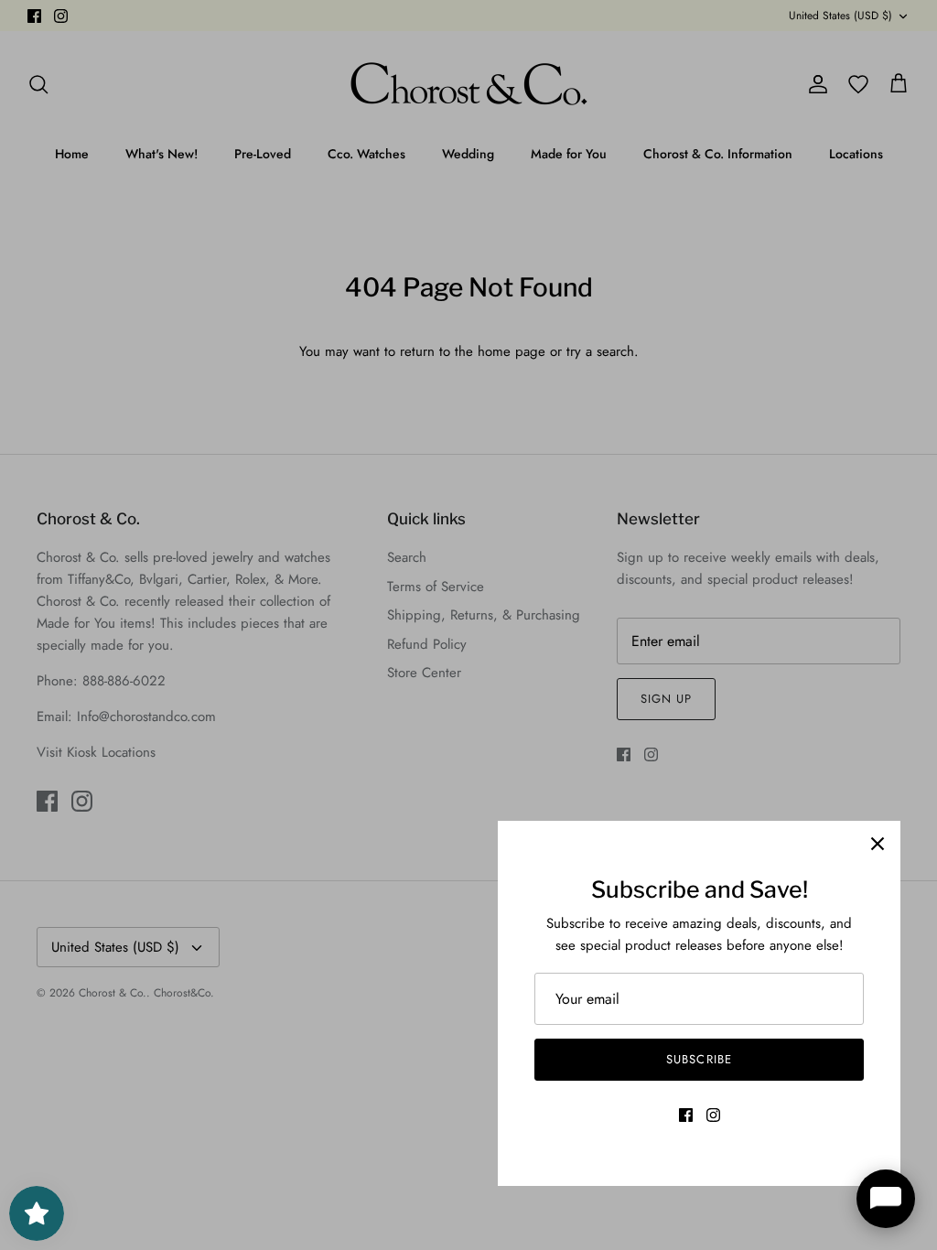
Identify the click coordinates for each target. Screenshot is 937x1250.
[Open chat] (885, 1198)
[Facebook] (686, 1115)
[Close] (877, 844)
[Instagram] (713, 1115)
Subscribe (698, 1059)
